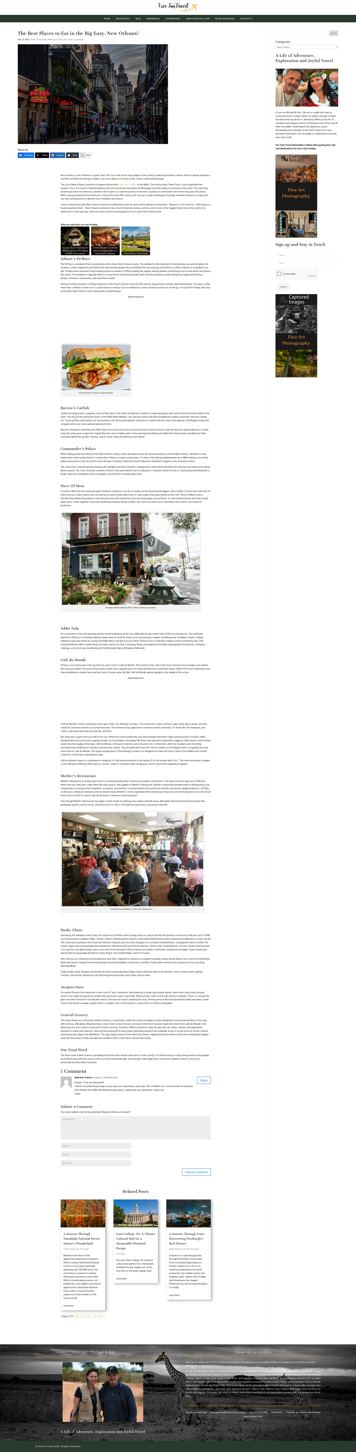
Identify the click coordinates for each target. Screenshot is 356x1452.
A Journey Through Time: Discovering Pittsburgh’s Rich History (187, 1238)
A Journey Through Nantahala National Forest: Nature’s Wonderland (82, 1238)
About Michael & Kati (197, 19)
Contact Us (246, 19)
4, (89, 1316)
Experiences (153, 19)
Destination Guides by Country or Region (228, 1412)
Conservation (172, 19)
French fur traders (128, 184)
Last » (102, 1316)
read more (68, 1305)
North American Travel (52, 39)
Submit (283, 286)
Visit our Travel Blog (259, 1412)
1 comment (78, 39)
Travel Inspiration (71, 1249)
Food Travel (36, 39)
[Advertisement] (136, 318)
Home (107, 19)
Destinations (123, 19)
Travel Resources (224, 19)
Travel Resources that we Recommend (303, 1412)
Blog (138, 19)
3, (85, 1316)
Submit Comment (196, 1172)
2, (80, 1316)
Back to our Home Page (196, 1412)
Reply (204, 1080)
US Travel (68, 39)
